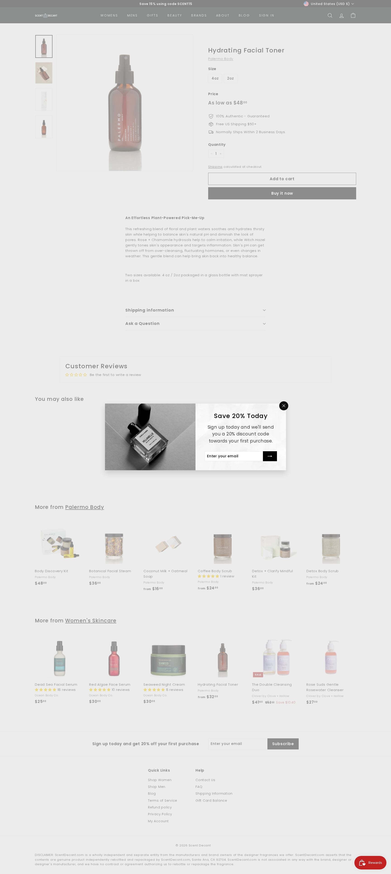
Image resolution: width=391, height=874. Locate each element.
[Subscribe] (270, 456)
